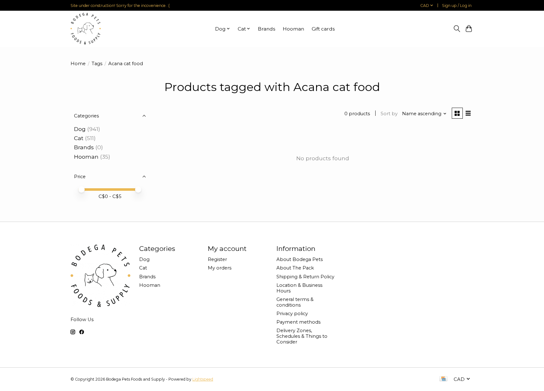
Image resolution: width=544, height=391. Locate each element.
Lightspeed (202, 379)
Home (78, 63)
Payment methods (298, 322)
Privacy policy (292, 313)
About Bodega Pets (299, 259)
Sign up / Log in (457, 5)
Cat (78, 138)
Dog (80, 129)
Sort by (389, 113)
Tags (97, 63)
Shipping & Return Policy (305, 277)
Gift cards (323, 29)
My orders (219, 268)
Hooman (293, 29)
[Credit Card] (443, 379)
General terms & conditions (295, 302)
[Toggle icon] (456, 28)
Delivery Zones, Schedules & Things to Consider (301, 336)
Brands (266, 29)
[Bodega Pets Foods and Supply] (86, 28)
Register (217, 259)
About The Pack (295, 268)
